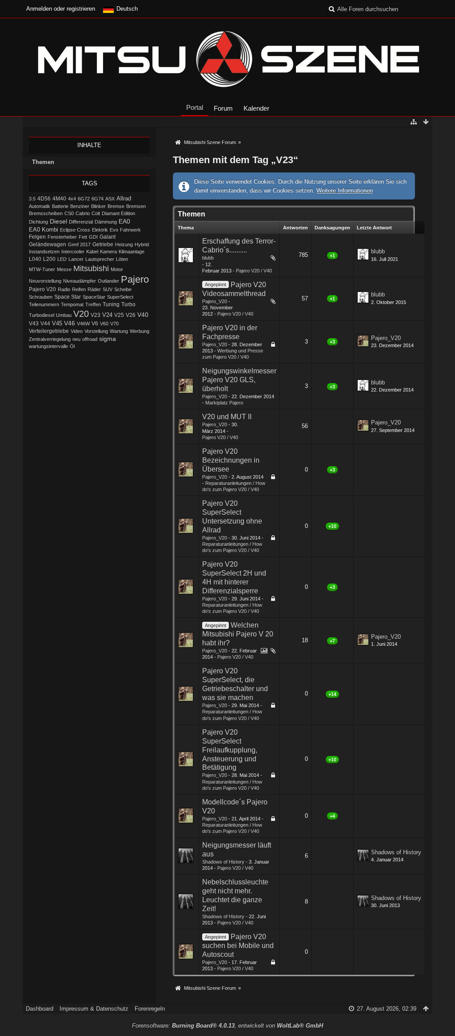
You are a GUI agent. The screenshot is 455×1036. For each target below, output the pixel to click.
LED (62, 259)
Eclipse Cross (75, 229)
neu (76, 339)
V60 (104, 323)
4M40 (59, 198)
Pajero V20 (42, 289)
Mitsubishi (91, 268)
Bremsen (136, 206)
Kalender (256, 108)
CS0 (69, 213)
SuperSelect (120, 297)
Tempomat (72, 304)
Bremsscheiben (46, 213)
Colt (96, 213)
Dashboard (39, 1008)
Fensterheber (62, 237)
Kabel (92, 251)
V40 (142, 314)
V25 (119, 315)
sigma (107, 339)
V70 (114, 323)
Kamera (108, 251)
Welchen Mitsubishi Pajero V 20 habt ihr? (237, 634)
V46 (69, 323)
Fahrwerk (130, 229)
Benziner (79, 206)
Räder (94, 289)
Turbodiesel (41, 315)
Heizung (124, 244)
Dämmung (106, 221)
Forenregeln (150, 1008)
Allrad (123, 198)
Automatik (39, 206)
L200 (49, 259)
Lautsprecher (99, 259)
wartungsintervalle (48, 346)
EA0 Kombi (43, 229)
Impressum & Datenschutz (94, 1008)
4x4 (72, 198)
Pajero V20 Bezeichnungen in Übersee (230, 460)
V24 (107, 315)
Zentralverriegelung (50, 339)
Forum (223, 108)
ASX (110, 198)
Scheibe (123, 289)
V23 (95, 315)
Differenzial (81, 221)
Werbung (139, 331)
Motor (117, 269)
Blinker (98, 206)
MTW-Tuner (42, 269)
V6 (95, 323)
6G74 (98, 198)
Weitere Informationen (344, 190)
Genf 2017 (79, 244)
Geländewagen (47, 244)
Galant (108, 237)
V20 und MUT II (226, 416)
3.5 (32, 198)
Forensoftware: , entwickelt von (227, 1025)
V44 (45, 323)
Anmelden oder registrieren (60, 8)
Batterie (60, 206)
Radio (64, 289)
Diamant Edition (118, 213)
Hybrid (142, 244)
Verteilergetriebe (49, 331)
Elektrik (100, 229)
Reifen (79, 289)
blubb (208, 257)
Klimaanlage (131, 251)
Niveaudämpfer (79, 281)
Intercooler (72, 251)
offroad (89, 339)
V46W (83, 323)
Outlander (108, 281)
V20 (81, 314)
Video (77, 331)
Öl (72, 346)
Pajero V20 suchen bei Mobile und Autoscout (238, 945)
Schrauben (40, 297)
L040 (35, 259)
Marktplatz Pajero (224, 402)
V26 (131, 315)
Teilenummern (44, 304)
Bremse (116, 206)
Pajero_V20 (214, 301)
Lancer (76, 259)
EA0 (124, 221)
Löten (122, 259)
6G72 (84, 198)
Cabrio (83, 213)
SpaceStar (94, 297)
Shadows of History (223, 861)
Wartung (119, 331)
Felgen (37, 237)
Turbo (128, 304)
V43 (34, 323)
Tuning (111, 304)
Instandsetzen (44, 251)
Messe (64, 269)
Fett (83, 237)
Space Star (67, 297)
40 (260, 260)
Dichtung (38, 221)
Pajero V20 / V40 (254, 270)
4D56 (44, 198)
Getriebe (102, 244)
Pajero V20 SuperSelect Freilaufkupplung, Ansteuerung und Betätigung (229, 750)
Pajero (135, 279)
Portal (194, 107)
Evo (114, 229)
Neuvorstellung (45, 281)
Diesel (58, 221)
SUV (107, 289)
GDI (93, 237)
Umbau (64, 315)
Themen (43, 162)
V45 (57, 323)
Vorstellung (96, 331)
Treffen (93, 304)
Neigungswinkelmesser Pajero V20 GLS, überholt (239, 379)
